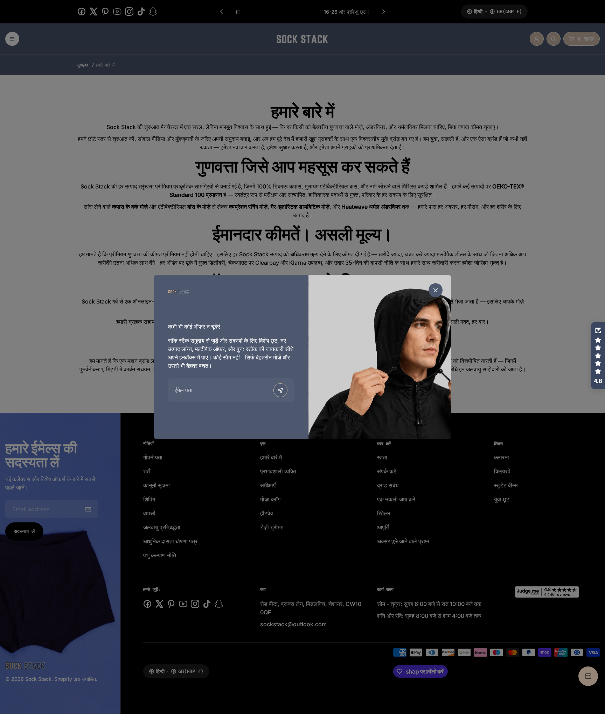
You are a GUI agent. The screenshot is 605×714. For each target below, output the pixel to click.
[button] (598, 355)
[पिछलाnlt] (280, 390)
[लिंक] (178, 291)
